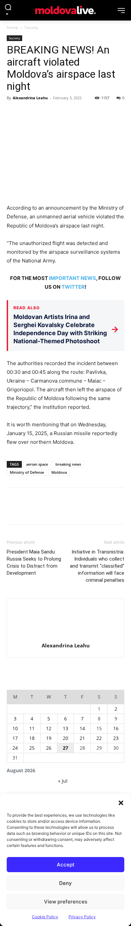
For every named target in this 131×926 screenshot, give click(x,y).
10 (15, 728)
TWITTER (73, 287)
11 (32, 728)
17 (15, 738)
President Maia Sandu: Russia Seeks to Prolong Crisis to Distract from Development (34, 562)
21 (82, 738)
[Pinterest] (44, 113)
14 (82, 728)
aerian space (37, 464)
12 (48, 728)
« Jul (63, 781)
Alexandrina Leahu (30, 97)
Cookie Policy (45, 916)
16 (116, 728)
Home (12, 27)
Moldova (59, 472)
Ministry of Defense (27, 472)
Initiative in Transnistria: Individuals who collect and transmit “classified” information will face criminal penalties (97, 566)
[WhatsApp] (60, 113)
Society (31, 27)
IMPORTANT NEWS (72, 278)
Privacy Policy (82, 916)
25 (32, 748)
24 (15, 748)
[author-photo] (65, 622)
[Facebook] (13, 113)
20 (65, 738)
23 (116, 738)
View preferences (65, 901)
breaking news (68, 464)
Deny (65, 883)
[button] (121, 802)
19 (48, 738)
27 (65, 748)
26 (48, 748)
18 (32, 738)
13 (65, 728)
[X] (29, 113)
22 (99, 738)
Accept (66, 864)
